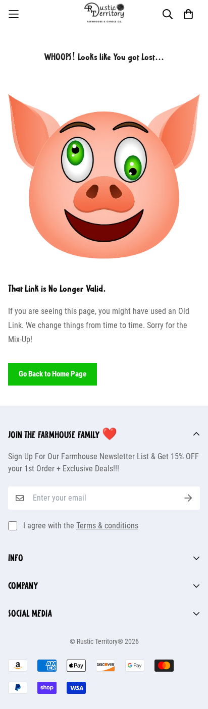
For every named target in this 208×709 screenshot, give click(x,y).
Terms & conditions (107, 525)
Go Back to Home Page (52, 373)
